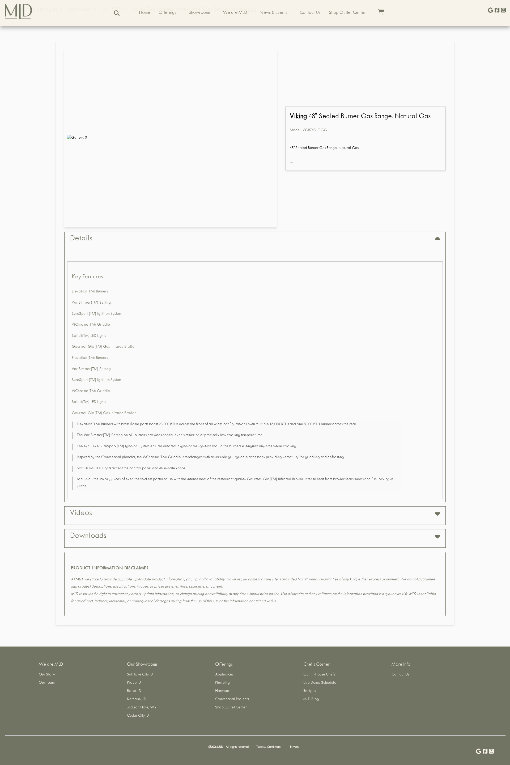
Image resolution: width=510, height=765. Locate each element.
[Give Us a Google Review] (490, 10)
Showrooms (199, 13)
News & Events (273, 13)
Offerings (167, 13)
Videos (81, 513)
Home (144, 13)
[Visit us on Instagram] (503, 10)
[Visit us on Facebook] (497, 10)
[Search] (117, 13)
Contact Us (310, 13)
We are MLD (235, 13)
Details (81, 239)
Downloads (88, 536)
